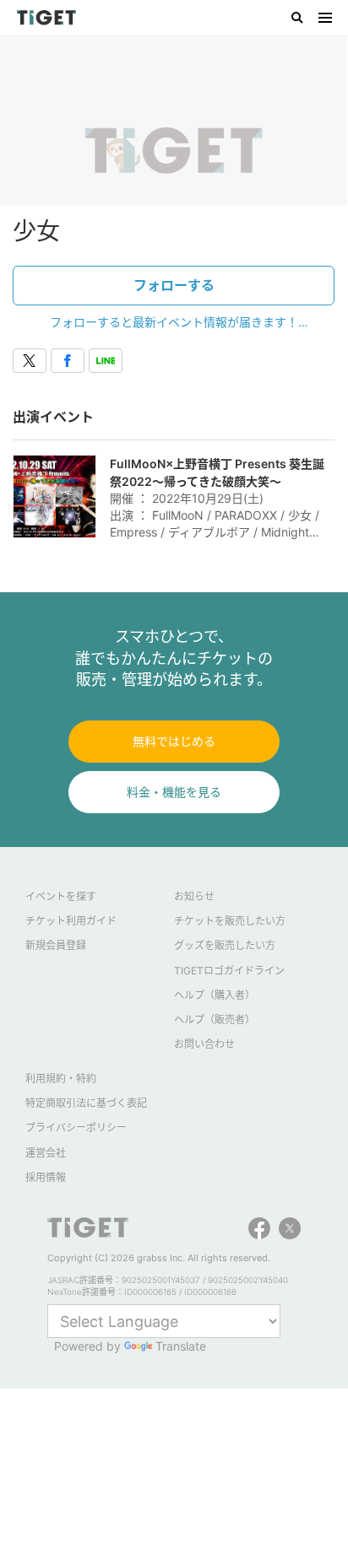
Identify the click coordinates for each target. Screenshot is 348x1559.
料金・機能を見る (174, 792)
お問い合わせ (204, 1044)
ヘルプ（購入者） (214, 995)
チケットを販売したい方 (229, 920)
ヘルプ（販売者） (214, 1019)
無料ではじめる (174, 741)
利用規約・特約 (60, 1078)
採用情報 (45, 1177)
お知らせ (194, 896)
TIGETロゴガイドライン (229, 970)
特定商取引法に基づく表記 (86, 1103)
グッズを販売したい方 (224, 945)
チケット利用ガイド (71, 920)
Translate (180, 1346)
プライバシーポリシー (76, 1127)
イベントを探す (60, 896)
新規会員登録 (55, 945)
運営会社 (45, 1152)
